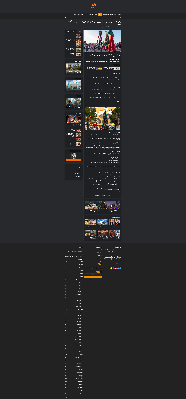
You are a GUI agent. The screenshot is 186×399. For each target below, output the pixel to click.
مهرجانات (80, 295)
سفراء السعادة (80, 379)
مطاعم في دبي (67, 256)
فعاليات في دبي (80, 256)
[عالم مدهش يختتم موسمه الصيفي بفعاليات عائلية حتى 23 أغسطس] (99, 68)
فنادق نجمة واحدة (78, 306)
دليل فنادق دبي (80, 254)
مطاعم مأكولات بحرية (78, 334)
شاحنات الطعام (79, 316)
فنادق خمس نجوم (78, 304)
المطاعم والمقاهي (105, 14)
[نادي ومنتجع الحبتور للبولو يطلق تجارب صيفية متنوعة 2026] (90, 233)
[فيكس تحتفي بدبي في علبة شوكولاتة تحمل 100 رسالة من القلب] (117, 68)
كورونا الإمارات (80, 387)
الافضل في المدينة (99, 255)
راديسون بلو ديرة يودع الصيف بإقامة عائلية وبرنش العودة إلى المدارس (71, 35)
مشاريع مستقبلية (77, 173)
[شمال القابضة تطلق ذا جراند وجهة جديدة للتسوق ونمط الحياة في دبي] (102, 233)
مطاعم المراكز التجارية (78, 325)
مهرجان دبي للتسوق (78, 294)
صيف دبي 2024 (89, 14)
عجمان (81, 385)
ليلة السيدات (79, 318)
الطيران (80, 352)
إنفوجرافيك (80, 264)
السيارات (80, 351)
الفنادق (111, 14)
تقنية (81, 367)
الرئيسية (119, 14)
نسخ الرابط (97, 195)
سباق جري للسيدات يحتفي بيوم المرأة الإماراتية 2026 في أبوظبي (70, 49)
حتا (81, 370)
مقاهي (80, 342)
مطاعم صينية (79, 331)
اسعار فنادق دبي (69, 251)
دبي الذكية (80, 375)
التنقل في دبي (79, 348)
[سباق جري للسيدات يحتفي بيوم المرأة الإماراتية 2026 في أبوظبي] (78, 50)
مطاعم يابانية (79, 340)
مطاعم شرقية (79, 330)
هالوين (80, 297)
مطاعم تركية (79, 327)
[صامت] (68, 160)
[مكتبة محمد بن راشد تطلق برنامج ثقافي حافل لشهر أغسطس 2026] (102, 222)
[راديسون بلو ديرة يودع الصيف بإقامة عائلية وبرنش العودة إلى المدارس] (78, 36)
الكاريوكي (80, 310)
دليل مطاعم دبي (75, 254)
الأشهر (74, 31)
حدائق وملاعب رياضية (78, 357)
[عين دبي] (93, 6)
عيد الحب (80, 286)
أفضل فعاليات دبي (80, 251)
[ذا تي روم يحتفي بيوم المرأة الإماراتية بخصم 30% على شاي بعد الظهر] (78, 45)
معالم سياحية (79, 364)
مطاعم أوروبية (79, 322)
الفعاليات (115, 14)
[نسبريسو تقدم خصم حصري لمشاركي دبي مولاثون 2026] (90, 222)
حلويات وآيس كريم (78, 313)
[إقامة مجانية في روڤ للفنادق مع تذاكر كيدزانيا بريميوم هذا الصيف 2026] (114, 233)
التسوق (80, 355)
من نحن (100, 258)
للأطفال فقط (79, 361)
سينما (80, 360)
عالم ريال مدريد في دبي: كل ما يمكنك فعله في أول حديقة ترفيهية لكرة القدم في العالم (74, 88)
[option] (73, 68)
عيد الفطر (80, 288)
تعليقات (68, 31)
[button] (74, 157)
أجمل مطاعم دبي (77, 249)
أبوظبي (81, 249)
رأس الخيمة (80, 376)
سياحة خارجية (80, 381)
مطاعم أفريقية (79, 319)
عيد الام (80, 285)
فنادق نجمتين (79, 307)
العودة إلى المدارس (78, 279)
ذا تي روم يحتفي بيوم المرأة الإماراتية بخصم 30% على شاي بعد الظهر (70, 44)
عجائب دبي (80, 384)
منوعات (81, 390)
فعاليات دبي (67, 254)
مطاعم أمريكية (79, 321)
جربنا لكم (80, 369)
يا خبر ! (120, 17)
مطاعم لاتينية (79, 333)
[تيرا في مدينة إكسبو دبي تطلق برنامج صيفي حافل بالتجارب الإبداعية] (114, 222)
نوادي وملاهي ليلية (78, 345)
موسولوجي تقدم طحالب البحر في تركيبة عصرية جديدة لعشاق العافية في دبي (74, 71)
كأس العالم (79, 291)
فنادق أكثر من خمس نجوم (77, 301)
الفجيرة (81, 273)
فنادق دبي (75, 256)
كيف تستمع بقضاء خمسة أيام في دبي (74, 107)
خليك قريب (77, 176)
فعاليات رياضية (79, 289)
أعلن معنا (100, 261)
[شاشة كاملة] (67, 160)
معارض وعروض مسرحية (77, 292)
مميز (81, 388)
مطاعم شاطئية (79, 328)
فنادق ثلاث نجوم (79, 303)
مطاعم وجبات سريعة (78, 339)
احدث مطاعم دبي (74, 251)
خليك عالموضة (80, 373)
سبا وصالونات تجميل (78, 358)
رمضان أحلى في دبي (79, 378)
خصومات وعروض (79, 372)
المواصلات (80, 346)
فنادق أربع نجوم (79, 300)
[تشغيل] (79, 160)
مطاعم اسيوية (79, 324)
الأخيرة (80, 31)
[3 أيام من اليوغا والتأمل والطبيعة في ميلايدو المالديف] (78, 54)
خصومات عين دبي (94, 14)
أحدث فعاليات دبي (71, 249)
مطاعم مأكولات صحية (78, 336)
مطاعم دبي (71, 256)
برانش (80, 312)
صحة (80, 393)
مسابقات (80, 267)
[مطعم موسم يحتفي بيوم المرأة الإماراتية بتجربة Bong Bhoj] (78, 41)
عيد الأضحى (79, 282)
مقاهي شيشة (79, 343)
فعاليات (71, 254)
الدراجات (80, 349)
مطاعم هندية (79, 337)
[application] (73, 157)
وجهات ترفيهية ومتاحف (78, 366)
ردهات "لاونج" (79, 315)
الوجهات (100, 14)
